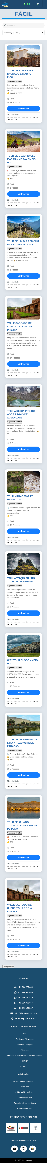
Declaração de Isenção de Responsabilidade (24, 1056)
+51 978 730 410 (25, 998)
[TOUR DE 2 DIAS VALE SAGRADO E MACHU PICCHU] (23, 56)
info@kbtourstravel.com (26, 1013)
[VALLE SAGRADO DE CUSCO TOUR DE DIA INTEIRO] (23, 309)
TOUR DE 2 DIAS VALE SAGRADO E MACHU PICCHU (20, 74)
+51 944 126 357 (25, 1008)
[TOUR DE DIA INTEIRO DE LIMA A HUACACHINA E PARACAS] (23, 725)
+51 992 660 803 (25, 992)
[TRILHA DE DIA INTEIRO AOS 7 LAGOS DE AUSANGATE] (23, 396)
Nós (25, 1034)
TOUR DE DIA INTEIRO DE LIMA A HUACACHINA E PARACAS (22, 742)
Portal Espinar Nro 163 (25, 1019)
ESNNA (25, 1061)
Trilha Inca (25, 1087)
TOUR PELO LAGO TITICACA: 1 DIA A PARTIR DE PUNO (22, 825)
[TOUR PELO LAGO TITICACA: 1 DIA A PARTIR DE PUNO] (23, 808)
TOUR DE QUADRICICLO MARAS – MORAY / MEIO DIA (21, 159)
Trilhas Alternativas (24, 1098)
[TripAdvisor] (29, 4)
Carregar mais (8, 967)
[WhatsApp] (22, 4)
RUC (25, 1066)
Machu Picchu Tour (24, 1092)
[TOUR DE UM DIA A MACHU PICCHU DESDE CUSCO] (23, 226)
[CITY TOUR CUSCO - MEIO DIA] (23, 646)
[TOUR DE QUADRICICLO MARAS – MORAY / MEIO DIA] (23, 141)
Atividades (25, 1050)
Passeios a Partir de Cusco (25, 1103)
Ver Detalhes (23, 109)
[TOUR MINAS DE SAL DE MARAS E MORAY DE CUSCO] (23, 482)
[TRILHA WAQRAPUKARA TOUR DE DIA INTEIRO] (23, 564)
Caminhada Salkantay (25, 1081)
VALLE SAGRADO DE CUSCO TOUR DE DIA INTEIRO (19, 326)
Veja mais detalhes (14, 81)
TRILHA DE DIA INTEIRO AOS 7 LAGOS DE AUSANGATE (21, 414)
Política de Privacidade (25, 1039)
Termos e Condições (25, 1045)
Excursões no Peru (24, 1109)
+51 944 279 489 (25, 987)
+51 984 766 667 (25, 1003)
